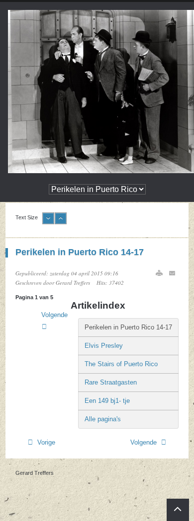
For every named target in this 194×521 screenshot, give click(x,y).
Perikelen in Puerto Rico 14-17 (79, 252)
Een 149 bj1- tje (107, 400)
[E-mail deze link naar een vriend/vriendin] (173, 273)
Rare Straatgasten (111, 382)
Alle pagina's (103, 419)
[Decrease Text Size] (48, 222)
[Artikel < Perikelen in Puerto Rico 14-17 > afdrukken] (159, 273)
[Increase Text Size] (60, 222)
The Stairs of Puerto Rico (121, 364)
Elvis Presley (104, 345)
